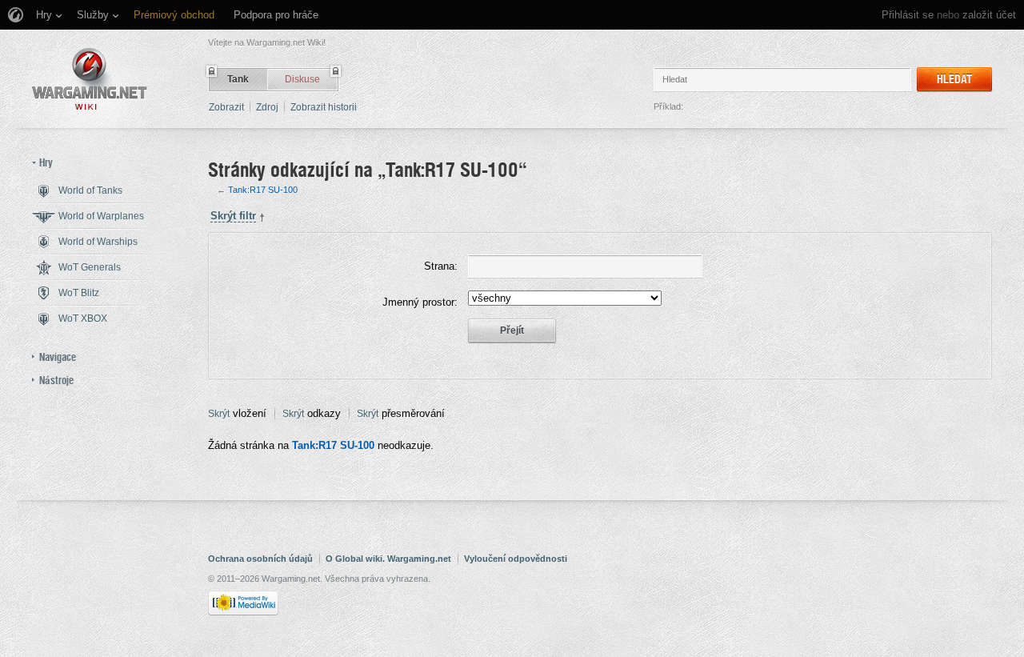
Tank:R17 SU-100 (263, 189)
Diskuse (302, 79)
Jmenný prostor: (420, 302)
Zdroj (267, 107)
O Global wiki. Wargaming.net (388, 558)
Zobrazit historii (323, 107)
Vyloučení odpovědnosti (515, 558)
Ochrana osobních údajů (260, 558)
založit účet (989, 15)
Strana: (441, 266)
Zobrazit (226, 107)
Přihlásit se (908, 15)
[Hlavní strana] (89, 79)
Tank (238, 79)
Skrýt (219, 413)
